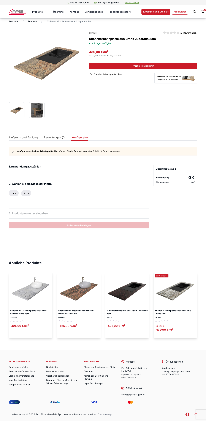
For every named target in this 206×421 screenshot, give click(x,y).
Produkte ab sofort (120, 11)
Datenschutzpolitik (55, 371)
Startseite (13, 21)
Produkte (32, 21)
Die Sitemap (105, 414)
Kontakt (74, 11)
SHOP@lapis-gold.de (108, 2)
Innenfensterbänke (18, 380)
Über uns (58, 11)
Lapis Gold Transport (94, 383)
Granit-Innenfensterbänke (21, 375)
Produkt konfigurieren (143, 65)
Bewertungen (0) (55, 137)
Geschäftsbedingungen (57, 375)
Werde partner (132, 2)
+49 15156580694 (79, 2)
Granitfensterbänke (18, 367)
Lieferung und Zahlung (23, 137)
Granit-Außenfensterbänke (22, 371)
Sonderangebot (94, 11)
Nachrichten (52, 367)
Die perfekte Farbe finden (167, 79)
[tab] (23, 138)
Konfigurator (180, 11)
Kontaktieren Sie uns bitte (156, 11)
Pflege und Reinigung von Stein (99, 367)
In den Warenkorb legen (79, 225)
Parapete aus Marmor (19, 384)
